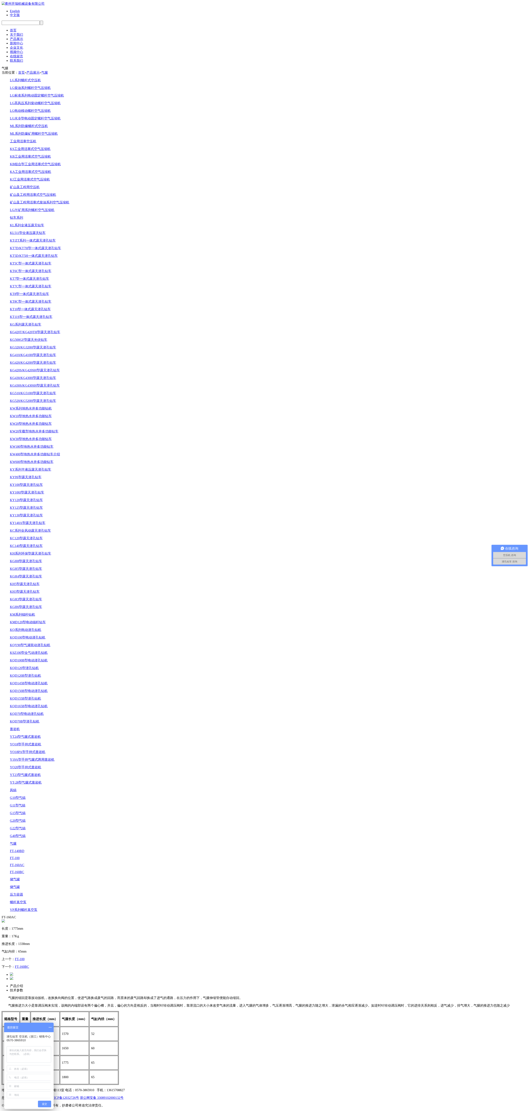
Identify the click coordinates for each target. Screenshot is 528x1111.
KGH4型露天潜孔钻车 (26, 576)
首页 (13, 30)
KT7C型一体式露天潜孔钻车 (30, 286)
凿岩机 (15, 729)
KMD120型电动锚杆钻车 (28, 622)
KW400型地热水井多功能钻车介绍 (35, 454)
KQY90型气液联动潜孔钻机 (30, 645)
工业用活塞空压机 (23, 141)
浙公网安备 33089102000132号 (102, 1097)
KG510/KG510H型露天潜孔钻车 (33, 393)
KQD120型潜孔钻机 (24, 668)
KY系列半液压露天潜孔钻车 (30, 469)
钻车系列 (16, 217)
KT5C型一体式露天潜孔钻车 (30, 263)
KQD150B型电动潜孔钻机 (29, 691)
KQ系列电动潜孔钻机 (25, 630)
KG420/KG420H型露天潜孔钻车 (33, 362)
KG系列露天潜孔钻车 (25, 324)
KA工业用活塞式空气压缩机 (30, 172)
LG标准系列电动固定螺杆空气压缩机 (37, 95)
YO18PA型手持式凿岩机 (27, 752)
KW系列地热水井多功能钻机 (31, 408)
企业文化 (16, 47)
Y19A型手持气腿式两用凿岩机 (32, 759)
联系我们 (16, 60)
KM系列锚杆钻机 (22, 614)
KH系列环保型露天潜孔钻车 (30, 553)
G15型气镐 (18, 813)
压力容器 (16, 894)
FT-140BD (17, 851)
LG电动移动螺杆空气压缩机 (30, 110)
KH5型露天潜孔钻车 (25, 584)
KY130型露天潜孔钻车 (26, 515)
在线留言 (16, 56)
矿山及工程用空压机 (25, 187)
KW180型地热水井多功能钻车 (31, 446)
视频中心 (16, 52)
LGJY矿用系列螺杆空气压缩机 (32, 210)
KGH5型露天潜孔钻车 (26, 568)
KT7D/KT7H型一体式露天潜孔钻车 (35, 248)
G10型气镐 (18, 797)
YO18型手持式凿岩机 (25, 744)
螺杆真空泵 (18, 902)
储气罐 (15, 879)
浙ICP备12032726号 (65, 1097)
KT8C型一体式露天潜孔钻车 (30, 301)
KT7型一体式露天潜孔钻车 (29, 278)
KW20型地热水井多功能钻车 (31, 423)
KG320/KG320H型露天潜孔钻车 (33, 347)
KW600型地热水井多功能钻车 (31, 462)
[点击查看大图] (3, 921)
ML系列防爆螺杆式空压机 (29, 126)
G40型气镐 (18, 836)
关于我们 (16, 34)
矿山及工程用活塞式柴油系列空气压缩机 (39, 202)
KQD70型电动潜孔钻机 (27, 713)
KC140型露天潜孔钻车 (26, 546)
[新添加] (11, 974)
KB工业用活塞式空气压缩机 (30, 156)
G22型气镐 (18, 828)
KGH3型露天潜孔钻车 (26, 599)
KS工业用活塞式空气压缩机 (30, 149)
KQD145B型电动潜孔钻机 (29, 683)
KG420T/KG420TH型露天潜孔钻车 (35, 332)
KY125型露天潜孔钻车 (26, 507)
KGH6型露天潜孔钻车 (26, 607)
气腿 (44, 72)
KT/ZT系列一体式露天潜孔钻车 (33, 240)
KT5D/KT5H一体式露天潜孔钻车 (34, 255)
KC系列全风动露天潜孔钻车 (30, 530)
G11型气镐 (17, 805)
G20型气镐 (18, 820)
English (15, 11)
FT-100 (15, 858)
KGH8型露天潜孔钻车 (26, 561)
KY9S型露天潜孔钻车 (25, 477)
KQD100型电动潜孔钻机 (27, 637)
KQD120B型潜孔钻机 (25, 675)
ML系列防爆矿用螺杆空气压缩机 (34, 133)
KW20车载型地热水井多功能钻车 (34, 431)
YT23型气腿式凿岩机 (25, 775)
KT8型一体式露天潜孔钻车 (29, 294)
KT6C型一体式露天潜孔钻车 (30, 271)
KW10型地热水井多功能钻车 (31, 416)
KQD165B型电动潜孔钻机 (29, 706)
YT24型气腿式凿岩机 (25, 736)
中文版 (15, 15)
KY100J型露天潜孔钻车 (27, 492)
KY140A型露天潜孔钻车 (27, 523)
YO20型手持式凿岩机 (25, 767)
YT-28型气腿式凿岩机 (26, 782)
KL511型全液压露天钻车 (28, 233)
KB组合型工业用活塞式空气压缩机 (35, 164)
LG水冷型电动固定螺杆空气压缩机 (35, 118)
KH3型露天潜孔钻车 (25, 591)
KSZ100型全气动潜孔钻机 (29, 652)
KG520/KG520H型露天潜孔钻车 (33, 401)
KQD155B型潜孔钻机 (25, 698)
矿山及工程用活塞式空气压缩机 (33, 194)
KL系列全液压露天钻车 (27, 225)
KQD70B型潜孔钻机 (24, 721)
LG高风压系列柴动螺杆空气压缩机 (35, 103)
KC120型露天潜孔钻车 (26, 538)
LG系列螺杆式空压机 (25, 80)
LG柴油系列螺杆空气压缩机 (30, 88)
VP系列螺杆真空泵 (23, 909)
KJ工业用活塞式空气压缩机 (30, 179)
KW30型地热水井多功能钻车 (31, 439)
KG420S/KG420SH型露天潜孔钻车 (35, 370)
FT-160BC (17, 872)
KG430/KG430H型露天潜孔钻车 (33, 378)
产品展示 (16, 39)
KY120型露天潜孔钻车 (26, 500)
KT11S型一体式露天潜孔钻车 (31, 317)
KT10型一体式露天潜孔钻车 (30, 309)
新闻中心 (16, 43)
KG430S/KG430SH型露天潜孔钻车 (35, 385)
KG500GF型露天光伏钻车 (28, 339)
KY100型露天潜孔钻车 (26, 484)
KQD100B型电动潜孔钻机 (29, 660)
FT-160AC (17, 865)
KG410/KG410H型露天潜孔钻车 (33, 355)
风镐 (13, 790)
